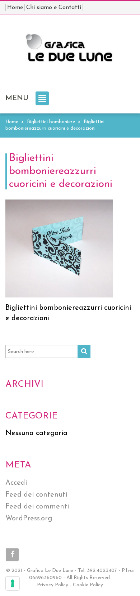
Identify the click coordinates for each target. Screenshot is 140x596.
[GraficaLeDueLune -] (70, 51)
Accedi (16, 483)
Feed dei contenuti (36, 494)
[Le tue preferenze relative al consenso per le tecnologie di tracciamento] (12, 583)
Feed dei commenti (37, 506)
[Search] (84, 351)
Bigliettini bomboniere (51, 122)
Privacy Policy (52, 585)
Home (11, 122)
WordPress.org (28, 518)
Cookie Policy (88, 585)
